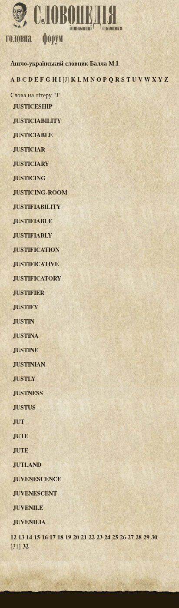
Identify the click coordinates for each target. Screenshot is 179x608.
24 (107, 537)
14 (29, 537)
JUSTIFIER (28, 292)
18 (60, 537)
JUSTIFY (25, 306)
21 (84, 537)
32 (26, 546)
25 (115, 537)
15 (37, 537)
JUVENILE (28, 507)
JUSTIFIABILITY (37, 206)
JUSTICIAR (29, 149)
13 (21, 537)
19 (68, 537)
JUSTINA (26, 335)
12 (13, 537)
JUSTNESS (28, 392)
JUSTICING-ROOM (40, 192)
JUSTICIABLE (33, 134)
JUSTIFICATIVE (36, 263)
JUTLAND (27, 464)
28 (139, 537)
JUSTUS (24, 407)
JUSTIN (23, 321)
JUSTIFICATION (36, 249)
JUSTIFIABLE (32, 220)
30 (154, 537)
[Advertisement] (146, 139)
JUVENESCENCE (37, 478)
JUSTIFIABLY (32, 235)
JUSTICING (29, 177)
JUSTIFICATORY (37, 278)
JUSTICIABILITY (37, 120)
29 (146, 537)
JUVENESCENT (35, 493)
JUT (18, 421)
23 (99, 537)
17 (53, 537)
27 (131, 537)
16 (45, 537)
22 (92, 537)
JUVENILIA (29, 521)
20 (76, 537)
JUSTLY (24, 378)
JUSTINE (25, 349)
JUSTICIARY (31, 163)
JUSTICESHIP (33, 106)
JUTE (20, 435)
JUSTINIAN (29, 364)
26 (123, 537)
